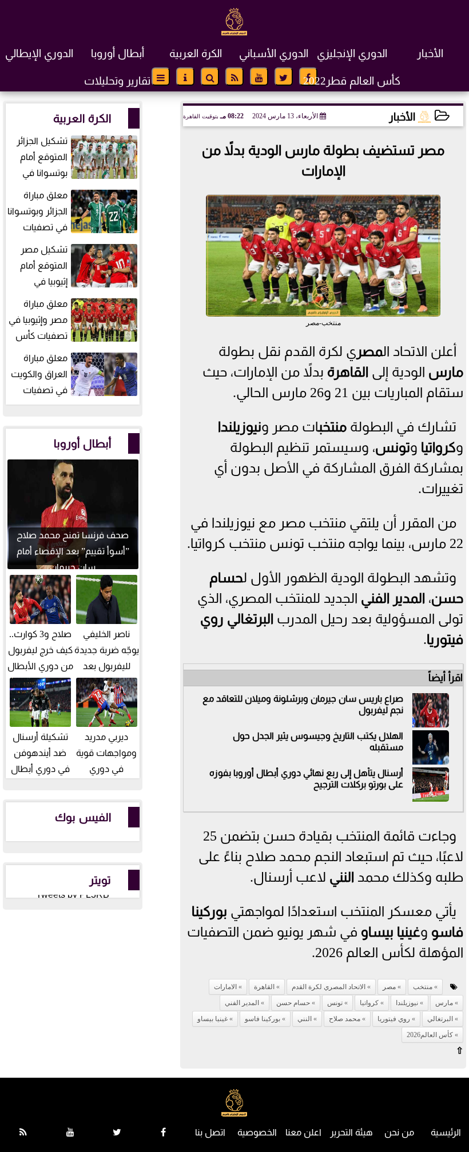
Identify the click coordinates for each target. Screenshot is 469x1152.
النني (341, 877)
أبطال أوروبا (117, 53)
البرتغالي (250, 618)
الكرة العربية (195, 53)
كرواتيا (438, 447)
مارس (445, 372)
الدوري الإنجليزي (352, 53)
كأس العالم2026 (430, 1035)
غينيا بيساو (390, 932)
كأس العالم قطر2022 (351, 81)
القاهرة (347, 372)
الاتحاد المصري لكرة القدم (328, 987)
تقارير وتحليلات (117, 81)
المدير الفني (393, 598)
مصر (369, 351)
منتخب (332, 426)
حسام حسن (293, 1003)
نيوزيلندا (239, 426)
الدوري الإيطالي (39, 53)
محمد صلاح (344, 1019)
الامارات (225, 987)
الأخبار (430, 53)
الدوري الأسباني (273, 53)
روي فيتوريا (393, 1019)
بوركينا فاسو (262, 1019)
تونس (392, 447)
